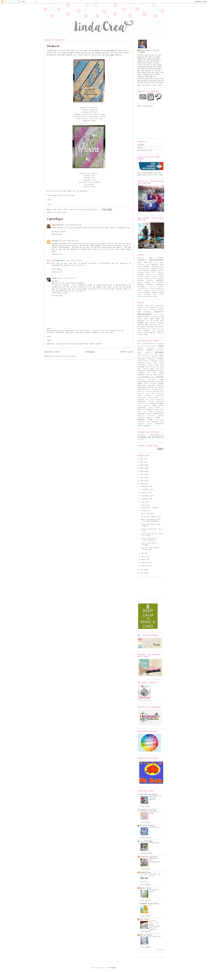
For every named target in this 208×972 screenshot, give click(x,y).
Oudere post (126, 352)
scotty (151, 286)
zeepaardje (148, 296)
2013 (142, 570)
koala (148, 274)
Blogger (113, 968)
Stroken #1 (145, 511)
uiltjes (146, 290)
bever (156, 262)
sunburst (147, 405)
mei (143, 553)
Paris (156, 343)
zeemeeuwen (141, 296)
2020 (142, 465)
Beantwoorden (57, 234)
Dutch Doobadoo (149, 309)
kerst (160, 377)
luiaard (140, 278)
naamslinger (154, 389)
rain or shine (144, 393)
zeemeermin (159, 424)
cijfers (151, 359)
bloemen (159, 352)
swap (154, 406)
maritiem (141, 386)
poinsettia (149, 391)
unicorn (152, 290)
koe (154, 274)
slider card (159, 397)
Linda (54, 278)
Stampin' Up (149, 330)
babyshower (151, 348)
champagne (141, 359)
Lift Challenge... (147, 841)
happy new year (157, 368)
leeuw (162, 276)
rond (139, 395)
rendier (149, 284)
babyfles (141, 348)
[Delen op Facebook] (109, 209)
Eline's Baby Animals (151, 258)
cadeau (161, 357)
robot (153, 393)
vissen (140, 292)
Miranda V (56, 241)
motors (161, 387)
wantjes (150, 417)
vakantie (149, 413)
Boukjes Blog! (145, 888)
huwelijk (141, 375)
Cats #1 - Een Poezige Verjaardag (150, 548)
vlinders (147, 292)
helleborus (142, 371)
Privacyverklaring (145, 150)
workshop (141, 423)
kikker (148, 272)
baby (161, 346)
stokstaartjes (142, 288)
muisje (161, 278)
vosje (161, 292)
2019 (142, 468)
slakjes (161, 286)
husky (148, 270)
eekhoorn (154, 264)
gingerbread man (152, 366)
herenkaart (152, 371)
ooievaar (150, 280)
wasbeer (147, 294)
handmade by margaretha (149, 904)
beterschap (160, 350)
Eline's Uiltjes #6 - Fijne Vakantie (149, 539)
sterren (160, 401)
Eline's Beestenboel (151, 260)
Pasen (161, 343)
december (145, 486)
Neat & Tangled (151, 328)
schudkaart (160, 395)
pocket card (141, 391)
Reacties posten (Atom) (66, 356)
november (145, 489)
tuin (151, 411)
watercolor (160, 419)
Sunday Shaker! (154, 827)
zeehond (161, 294)
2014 (142, 484)
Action (140, 305)
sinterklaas (142, 397)
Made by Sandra (146, 935)
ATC (139, 343)
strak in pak (143, 403)
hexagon (141, 373)
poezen (140, 284)
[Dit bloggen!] (105, 209)
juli (143, 502)
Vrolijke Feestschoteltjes (151, 435)
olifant (141, 280)
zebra (155, 294)
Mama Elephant (150, 323)
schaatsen (149, 395)
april (144, 556)
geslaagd (141, 367)
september (145, 496)
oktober (144, 492)
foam (162, 364)
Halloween (144, 343)
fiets (156, 365)
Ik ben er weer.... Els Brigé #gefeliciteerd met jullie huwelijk (154, 925)
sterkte (151, 401)
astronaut (148, 346)
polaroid (156, 391)
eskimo (150, 364)
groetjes (145, 368)
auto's (154, 346)
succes (139, 405)
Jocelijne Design (157, 316)
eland (139, 266)
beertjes (148, 262)
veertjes (141, 415)
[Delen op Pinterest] (111, 209)
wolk (162, 421)
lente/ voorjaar (150, 383)
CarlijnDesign (159, 305)
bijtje (162, 262)
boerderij (141, 264)
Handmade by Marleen (148, 810)
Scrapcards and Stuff (148, 857)
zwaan (155, 296)
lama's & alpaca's (152, 276)
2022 (142, 459)
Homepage (90, 352)
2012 (142, 573)
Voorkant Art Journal (153, 890)
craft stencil (143, 361)
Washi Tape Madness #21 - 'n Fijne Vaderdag (151, 520)
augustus (145, 499)
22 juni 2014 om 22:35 (72, 225)
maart (144, 559)
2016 (142, 477)
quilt (162, 391)
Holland (151, 343)
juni (143, 505)
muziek (148, 389)
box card (150, 355)
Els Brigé (159, 314)
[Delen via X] (107, 209)
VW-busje (141, 346)
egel (162, 264)
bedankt (150, 350)
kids (162, 379)
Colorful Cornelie (147, 826)
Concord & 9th (142, 307)
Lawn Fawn (155, 319)
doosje (161, 361)
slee (149, 397)
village (161, 415)
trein (144, 411)
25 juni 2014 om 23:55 (73, 260)
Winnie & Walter (157, 332)
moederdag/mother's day (147, 387)
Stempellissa (145, 872)
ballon (161, 348)
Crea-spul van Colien (148, 794)
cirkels (160, 359)
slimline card (143, 399)
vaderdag (141, 413)
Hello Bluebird (144, 316)
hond (144, 270)
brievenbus (146, 357)
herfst (161, 371)
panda (147, 282)
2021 (142, 462)
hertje (161, 268)
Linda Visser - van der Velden (149, 51)
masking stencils (156, 386)
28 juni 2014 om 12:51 (66, 278)
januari (144, 566)
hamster (154, 268)
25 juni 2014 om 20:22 (69, 241)
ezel (162, 266)
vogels (155, 292)
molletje (154, 278)
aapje (140, 262)
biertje (148, 353)
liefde (161, 384)
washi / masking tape (151, 419)
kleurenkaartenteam (145, 381)
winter (155, 422)
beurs (140, 353)
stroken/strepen (60, 212)
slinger (151, 399)
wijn (148, 421)
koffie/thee (159, 381)
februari (145, 563)
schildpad (141, 286)
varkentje (160, 290)
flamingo (141, 268)
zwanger (146, 426)
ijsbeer (154, 270)
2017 (142, 474)
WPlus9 (146, 332)
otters (140, 282)
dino (147, 264)
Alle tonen (160, 949)
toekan (139, 290)
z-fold (149, 423)
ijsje (148, 374)
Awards (140, 147)
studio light (143, 334)
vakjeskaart (158, 414)
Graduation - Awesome (149, 507)
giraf (147, 268)
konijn (161, 274)
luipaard (147, 278)
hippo (139, 270)
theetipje (140, 439)
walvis (140, 294)
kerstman (152, 379)
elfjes (161, 363)
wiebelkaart (141, 421)
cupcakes (154, 361)
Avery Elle (149, 305)
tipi (139, 411)
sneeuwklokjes (159, 399)
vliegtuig (141, 417)
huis (162, 373)
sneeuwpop (141, 401)
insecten (161, 270)
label (140, 384)
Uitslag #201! (154, 843)
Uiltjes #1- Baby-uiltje (151, 516)
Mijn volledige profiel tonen (150, 85)
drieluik (141, 363)
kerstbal (141, 379)
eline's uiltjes (151, 266)
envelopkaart (142, 364)
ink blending (143, 377)
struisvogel (151, 288)
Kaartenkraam (57, 225)
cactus (154, 357)
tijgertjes (160, 288)
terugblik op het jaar (154, 409)
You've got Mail (147, 513)
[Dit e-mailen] (103, 209)
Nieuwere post (52, 352)
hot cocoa (151, 373)
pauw (153, 282)
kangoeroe (141, 272)
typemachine (159, 411)
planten (161, 389)
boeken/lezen (141, 355)
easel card (152, 363)
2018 (142, 471)
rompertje (160, 393)
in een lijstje (157, 375)
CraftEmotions (153, 307)
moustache (141, 389)
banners (141, 350)
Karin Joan (143, 319)
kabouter (153, 377)
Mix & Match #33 (155, 936)
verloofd (151, 415)
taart (151, 407)
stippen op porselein (151, 437)
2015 (142, 481)
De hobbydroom (57, 260)
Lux (150, 905)
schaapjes (160, 284)
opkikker (160, 280)
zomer (140, 426)
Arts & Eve (144, 919)
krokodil (141, 276)
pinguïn (161, 282)
